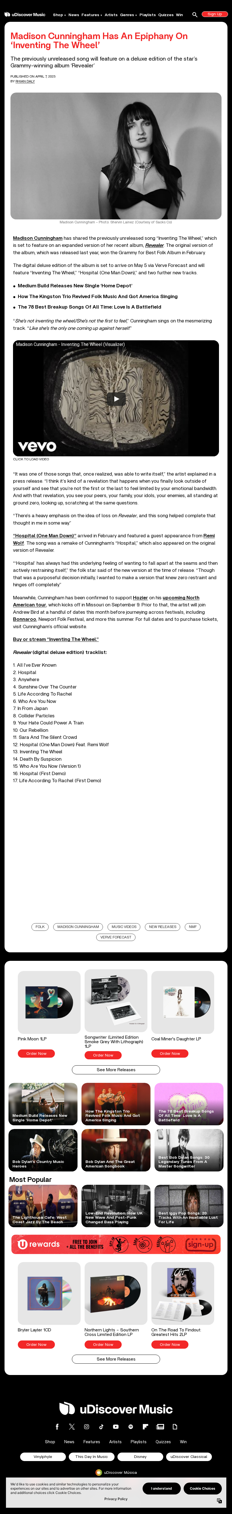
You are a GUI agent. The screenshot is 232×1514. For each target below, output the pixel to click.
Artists (111, 15)
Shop (58, 15)
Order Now (36, 1054)
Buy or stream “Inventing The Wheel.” (56, 639)
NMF (193, 927)
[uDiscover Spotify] (131, 1427)
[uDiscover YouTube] (116, 1427)
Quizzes (166, 15)
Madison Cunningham (38, 238)
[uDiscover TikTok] (101, 1427)
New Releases (162, 927)
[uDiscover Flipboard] (145, 1427)
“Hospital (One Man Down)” (44, 535)
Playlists (147, 15)
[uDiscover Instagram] (87, 1427)
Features (90, 15)
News (73, 15)
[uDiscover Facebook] (57, 1427)
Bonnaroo (24, 619)
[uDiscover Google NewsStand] (160, 1427)
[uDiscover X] (72, 1427)
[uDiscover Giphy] (175, 1427)
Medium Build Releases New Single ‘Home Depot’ (75, 285)
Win (179, 15)
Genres (127, 15)
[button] (49, 1014)
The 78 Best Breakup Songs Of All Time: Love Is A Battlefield (89, 307)
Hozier (140, 597)
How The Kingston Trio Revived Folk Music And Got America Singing (98, 296)
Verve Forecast (116, 937)
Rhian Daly (25, 81)
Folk (40, 927)
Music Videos (124, 927)
